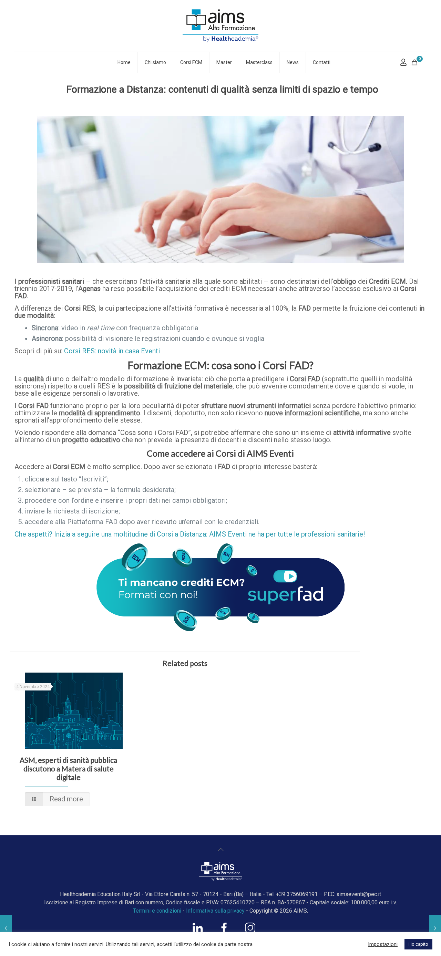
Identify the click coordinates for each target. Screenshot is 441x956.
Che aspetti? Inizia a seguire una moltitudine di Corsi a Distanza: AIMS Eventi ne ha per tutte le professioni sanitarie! (189, 534)
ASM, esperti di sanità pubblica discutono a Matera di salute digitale (68, 768)
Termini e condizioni (157, 910)
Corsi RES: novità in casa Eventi (112, 351)
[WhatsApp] (198, 931)
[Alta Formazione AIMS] (220, 26)
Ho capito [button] (418, 944)
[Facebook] (224, 931)
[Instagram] (250, 931)
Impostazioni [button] (383, 944)
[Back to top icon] (220, 849)
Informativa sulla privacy (215, 910)
